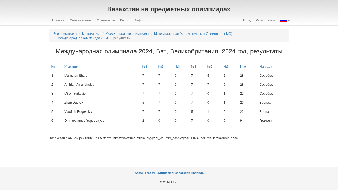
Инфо (138, 20)
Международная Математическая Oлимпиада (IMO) (193, 33)
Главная (58, 20)
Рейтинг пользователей (173, 172)
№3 (177, 66)
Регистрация (265, 20)
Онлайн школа (81, 20)
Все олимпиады (65, 33)
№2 (160, 66)
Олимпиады (106, 20)
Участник (71, 66)
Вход (247, 20)
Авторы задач (145, 172)
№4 (193, 66)
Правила (197, 172)
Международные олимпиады (127, 33)
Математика (91, 33)
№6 (226, 66)
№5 (209, 66)
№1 (144, 66)
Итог (243, 66)
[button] (285, 20)
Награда (266, 66)
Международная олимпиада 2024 (83, 38)
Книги (124, 20)
